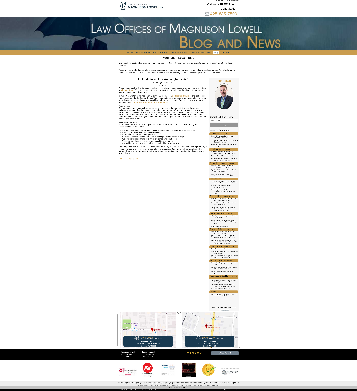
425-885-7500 (223, 13)
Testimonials (198, 52)
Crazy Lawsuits (222, 246)
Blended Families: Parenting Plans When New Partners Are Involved (223, 152)
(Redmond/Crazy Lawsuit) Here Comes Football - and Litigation (224, 256)
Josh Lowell (224, 80)
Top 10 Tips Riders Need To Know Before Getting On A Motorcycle (223, 285)
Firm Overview (143, 52)
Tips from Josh (221, 260)
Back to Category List (128, 159)
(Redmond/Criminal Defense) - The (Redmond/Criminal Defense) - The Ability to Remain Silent (224, 241)
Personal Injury (222, 196)
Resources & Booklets (224, 277)
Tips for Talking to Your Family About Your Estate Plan (223, 170)
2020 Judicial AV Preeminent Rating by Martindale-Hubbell (224, 295)
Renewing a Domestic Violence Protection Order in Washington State (223, 191)
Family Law (220, 149)
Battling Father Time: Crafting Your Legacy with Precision (223, 166)
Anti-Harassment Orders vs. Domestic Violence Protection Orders (224, 159)
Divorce (218, 134)
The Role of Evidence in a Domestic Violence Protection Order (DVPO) (224, 182)
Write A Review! (225, 353)
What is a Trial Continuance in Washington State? (221, 186)
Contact (225, 52)
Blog (216, 52)
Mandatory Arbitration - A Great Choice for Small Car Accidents (224, 199)
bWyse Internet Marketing (231, 390)
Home (130, 52)
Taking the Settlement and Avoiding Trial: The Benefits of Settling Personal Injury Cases (223, 208)
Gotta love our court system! (221, 249)
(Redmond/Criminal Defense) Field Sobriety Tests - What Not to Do (223, 236)
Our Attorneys (160, 52)
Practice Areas (180, 52)
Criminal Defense (222, 229)
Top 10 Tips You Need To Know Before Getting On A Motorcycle (224, 281)
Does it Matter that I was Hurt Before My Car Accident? (223, 203)
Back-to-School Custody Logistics (222, 156)
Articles (218, 292)
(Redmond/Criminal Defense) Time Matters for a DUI (223, 232)
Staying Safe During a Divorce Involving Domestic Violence (224, 141)
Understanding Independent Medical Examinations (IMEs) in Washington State (224, 221)
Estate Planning (222, 163)
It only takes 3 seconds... (219, 226)
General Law (220, 179)
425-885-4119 (148, 356)
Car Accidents (221, 213)
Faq (209, 52)
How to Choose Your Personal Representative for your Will (222, 175)
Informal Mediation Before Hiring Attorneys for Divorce (222, 136)
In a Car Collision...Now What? (221, 289)
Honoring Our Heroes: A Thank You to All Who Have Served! (224, 268)
